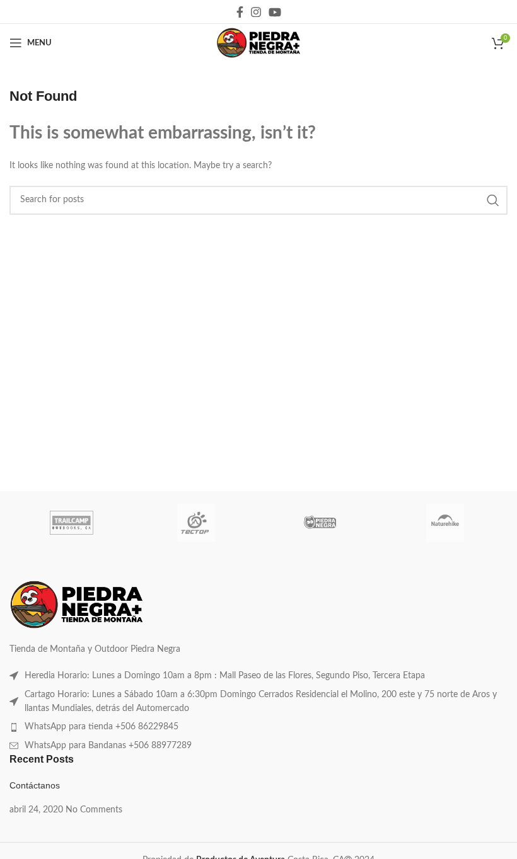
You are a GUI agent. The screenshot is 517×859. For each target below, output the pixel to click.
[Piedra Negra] (320, 522)
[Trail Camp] (71, 522)
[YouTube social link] (275, 12)
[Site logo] (258, 42)
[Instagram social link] (256, 12)
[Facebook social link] (240, 12)
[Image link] (76, 604)
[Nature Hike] (445, 522)
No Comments (94, 809)
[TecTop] (196, 522)
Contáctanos (34, 785)
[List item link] (258, 676)
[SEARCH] (493, 200)
